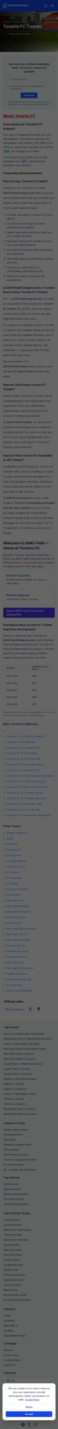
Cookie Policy (32, 1399)
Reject (29, 1407)
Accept (29, 1414)
